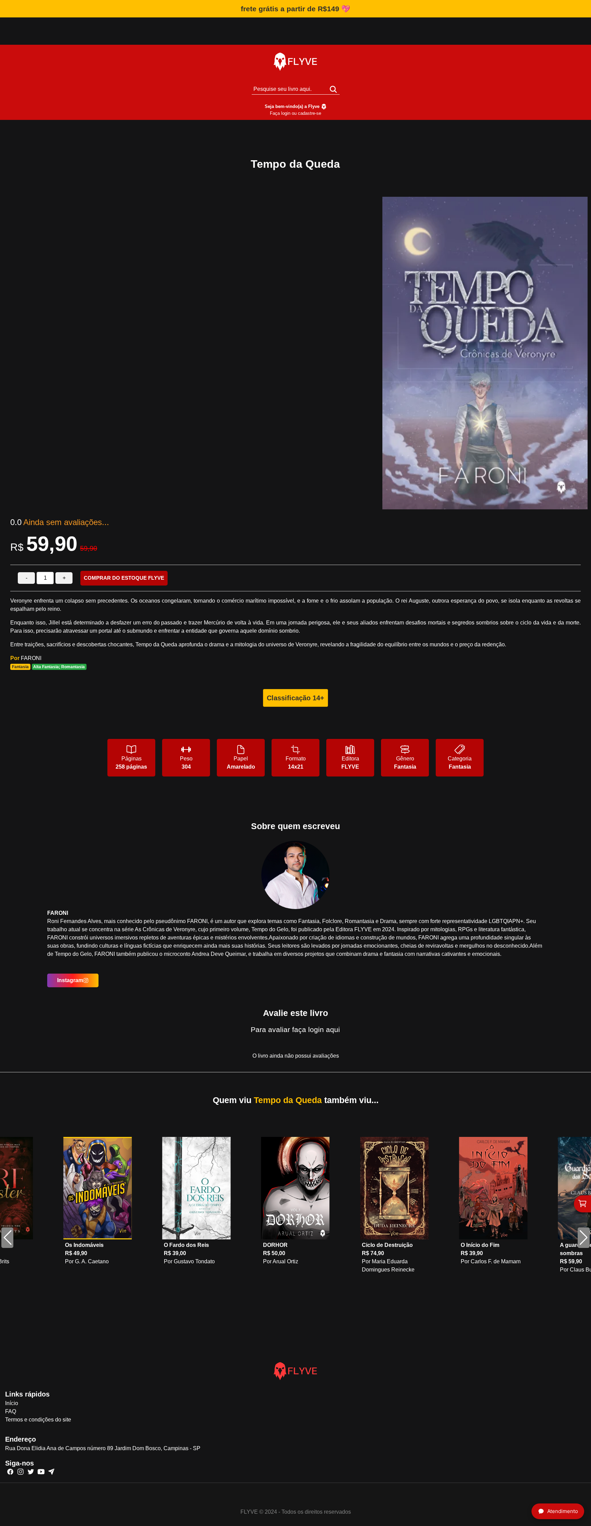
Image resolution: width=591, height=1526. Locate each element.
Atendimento (562, 1511)
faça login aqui (316, 1029)
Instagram (70, 980)
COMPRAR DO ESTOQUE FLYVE (124, 578)
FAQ (10, 1411)
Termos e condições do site (38, 1419)
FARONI (31, 658)
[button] (584, 1237)
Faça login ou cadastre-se (295, 113)
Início (11, 1403)
